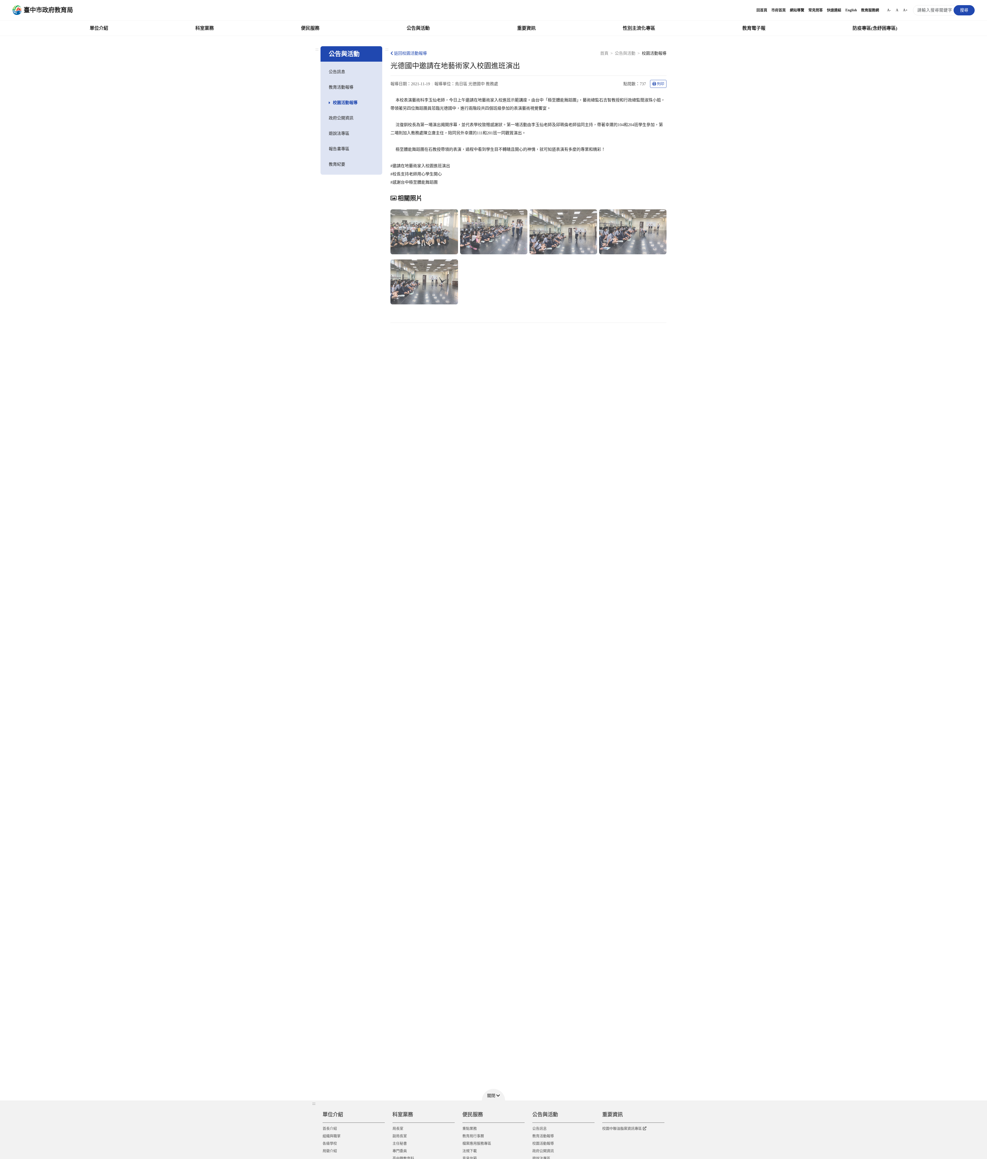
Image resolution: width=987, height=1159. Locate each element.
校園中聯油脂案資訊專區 (622, 1128)
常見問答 (815, 10)
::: (316, 49)
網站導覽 (797, 10)
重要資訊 (526, 28)
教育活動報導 (341, 87)
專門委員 (399, 1151)
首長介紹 (330, 1128)
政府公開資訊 (341, 118)
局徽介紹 (330, 1151)
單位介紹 (99, 28)
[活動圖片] (424, 231)
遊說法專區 (339, 133)
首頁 (604, 53)
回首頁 (761, 10)
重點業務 (469, 1128)
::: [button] (313, 1103)
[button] (493, 1094)
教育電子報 (753, 28)
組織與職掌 (332, 1136)
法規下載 (469, 1151)
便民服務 (310, 28)
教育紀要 (337, 164)
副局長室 (399, 1136)
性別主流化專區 (639, 28)
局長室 (397, 1128)
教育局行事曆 (473, 1136)
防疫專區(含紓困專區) (875, 28)
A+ (905, 10)
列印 (660, 84)
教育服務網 (870, 10)
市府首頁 (778, 10)
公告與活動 (418, 28)
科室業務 (204, 28)
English (851, 10)
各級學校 (330, 1143)
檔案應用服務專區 (476, 1143)
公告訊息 (337, 72)
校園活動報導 (345, 102)
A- (889, 10)
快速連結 (834, 10)
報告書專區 (339, 149)
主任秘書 (399, 1143)
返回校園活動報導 (410, 53)
